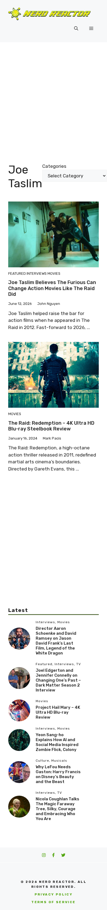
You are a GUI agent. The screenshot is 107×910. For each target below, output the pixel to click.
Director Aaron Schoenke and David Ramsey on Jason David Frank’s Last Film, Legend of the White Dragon (56, 641)
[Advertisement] (53, 98)
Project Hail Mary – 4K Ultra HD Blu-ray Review (58, 712)
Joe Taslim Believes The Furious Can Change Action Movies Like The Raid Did (52, 288)
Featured (17, 273)
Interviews (37, 273)
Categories (54, 166)
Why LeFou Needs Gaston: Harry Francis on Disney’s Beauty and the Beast (58, 774)
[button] (76, 28)
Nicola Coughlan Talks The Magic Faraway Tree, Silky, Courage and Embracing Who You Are (57, 808)
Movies (53, 273)
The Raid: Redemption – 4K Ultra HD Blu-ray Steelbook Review (51, 426)
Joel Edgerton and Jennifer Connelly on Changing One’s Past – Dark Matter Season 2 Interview (58, 680)
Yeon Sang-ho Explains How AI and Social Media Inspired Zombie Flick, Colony (57, 742)
